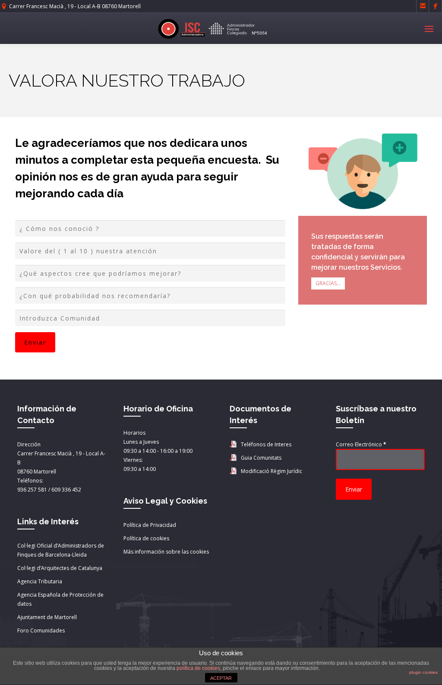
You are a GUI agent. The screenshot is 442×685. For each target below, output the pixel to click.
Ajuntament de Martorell (47, 617)
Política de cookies (146, 538)
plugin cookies (423, 672)
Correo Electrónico (361, 444)
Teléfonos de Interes (266, 444)
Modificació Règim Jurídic (271, 471)
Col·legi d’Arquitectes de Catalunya (59, 568)
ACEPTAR (221, 678)
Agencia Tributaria (39, 581)
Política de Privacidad (149, 525)
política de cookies (198, 668)
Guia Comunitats (261, 457)
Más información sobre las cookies (166, 551)
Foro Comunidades (41, 630)
